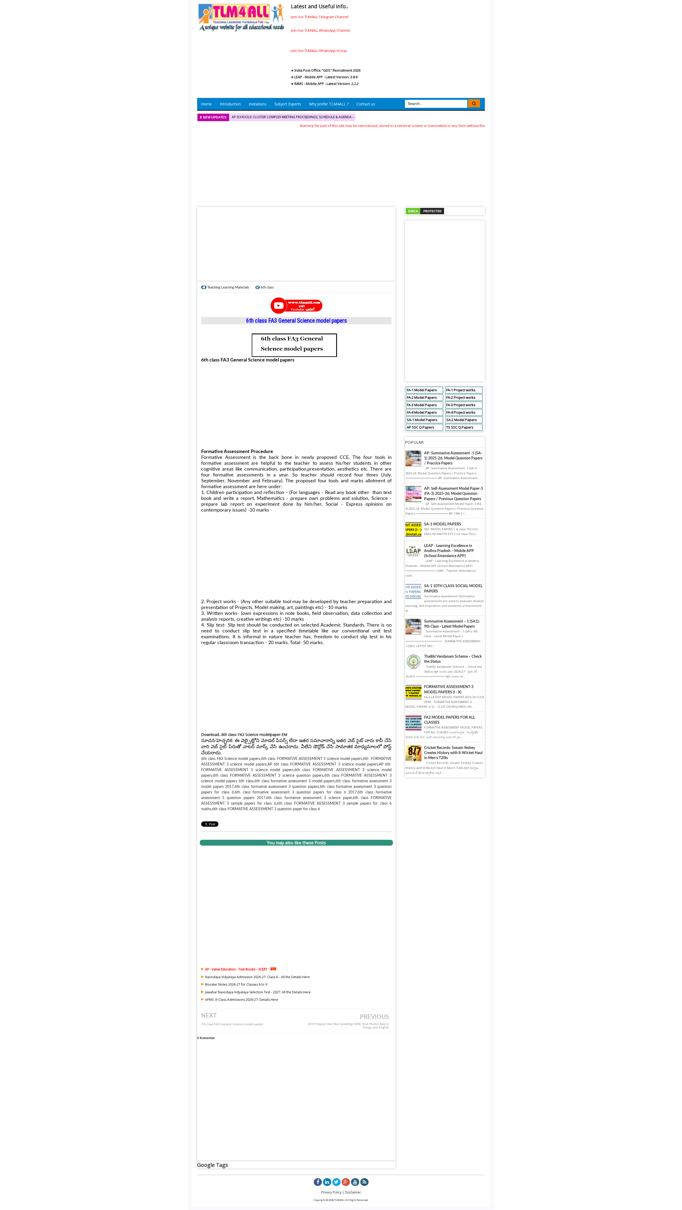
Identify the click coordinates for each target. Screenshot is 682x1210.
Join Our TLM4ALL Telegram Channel (319, 16)
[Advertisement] (341, 166)
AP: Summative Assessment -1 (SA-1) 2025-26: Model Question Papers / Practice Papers (453, 458)
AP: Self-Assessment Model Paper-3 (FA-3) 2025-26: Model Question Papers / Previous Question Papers (453, 494)
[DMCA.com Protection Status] (425, 210)
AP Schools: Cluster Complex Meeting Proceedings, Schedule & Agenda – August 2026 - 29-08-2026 (314, 117)
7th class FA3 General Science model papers (232, 1024)
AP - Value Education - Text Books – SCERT (236, 969)
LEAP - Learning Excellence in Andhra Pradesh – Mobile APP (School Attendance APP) (449, 551)
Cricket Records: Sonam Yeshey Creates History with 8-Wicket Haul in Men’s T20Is (453, 753)
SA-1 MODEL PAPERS (442, 524)
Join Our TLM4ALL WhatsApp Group (319, 50)
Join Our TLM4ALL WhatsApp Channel (320, 30)
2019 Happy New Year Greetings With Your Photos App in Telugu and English (348, 1026)
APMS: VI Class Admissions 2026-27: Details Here (241, 999)
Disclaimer (353, 1192)
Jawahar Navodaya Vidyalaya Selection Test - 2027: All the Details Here (258, 992)
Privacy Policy (331, 1192)
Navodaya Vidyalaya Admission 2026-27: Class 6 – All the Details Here (257, 977)
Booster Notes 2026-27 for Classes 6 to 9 (236, 984)
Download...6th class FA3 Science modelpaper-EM (244, 734)
